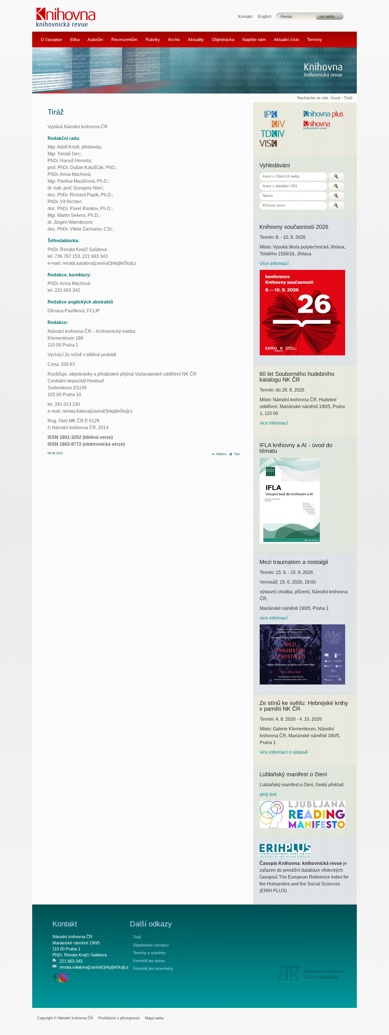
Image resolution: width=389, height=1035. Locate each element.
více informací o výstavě (284, 752)
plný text (268, 794)
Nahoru (221, 454)
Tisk (237, 454)
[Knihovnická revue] (65, 16)
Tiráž (137, 937)
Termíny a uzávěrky (149, 953)
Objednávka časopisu (151, 945)
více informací (274, 423)
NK (312, 974)
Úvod (335, 98)
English (264, 16)
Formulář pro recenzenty (153, 968)
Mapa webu (154, 1018)
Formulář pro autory (149, 961)
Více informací (274, 263)
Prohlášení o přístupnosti (119, 1018)
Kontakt (245, 16)
